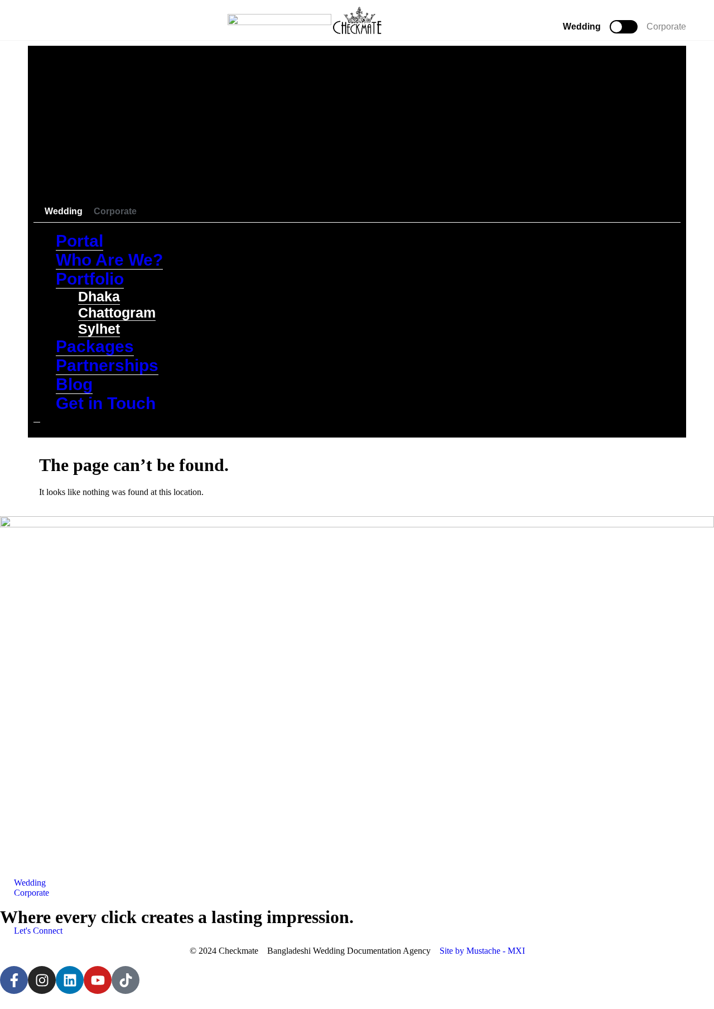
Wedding (582, 26)
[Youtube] (98, 980)
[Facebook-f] (14, 980)
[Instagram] (42, 980)
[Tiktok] (125, 980)
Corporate (666, 26)
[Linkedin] (70, 980)
